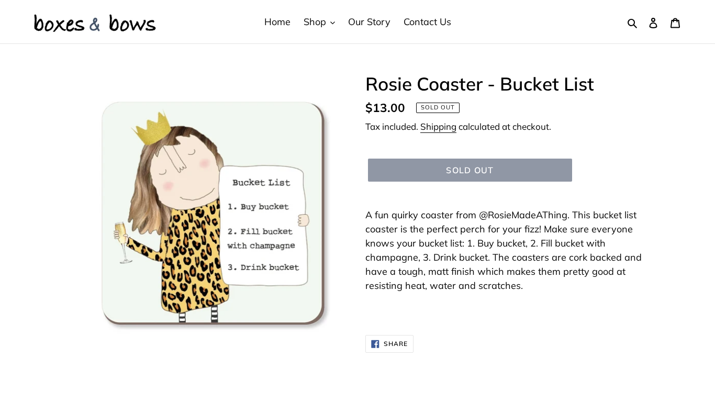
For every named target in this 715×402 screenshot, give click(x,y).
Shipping (438, 126)
